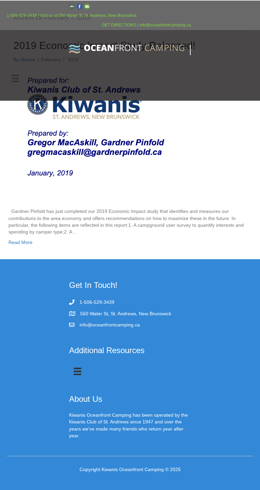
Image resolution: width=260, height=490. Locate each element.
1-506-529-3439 (22, 15)
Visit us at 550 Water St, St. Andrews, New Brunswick (88, 15)
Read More (20, 242)
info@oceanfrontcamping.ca (165, 25)
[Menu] (15, 78)
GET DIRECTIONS (119, 25)
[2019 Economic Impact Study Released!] (125, 135)
